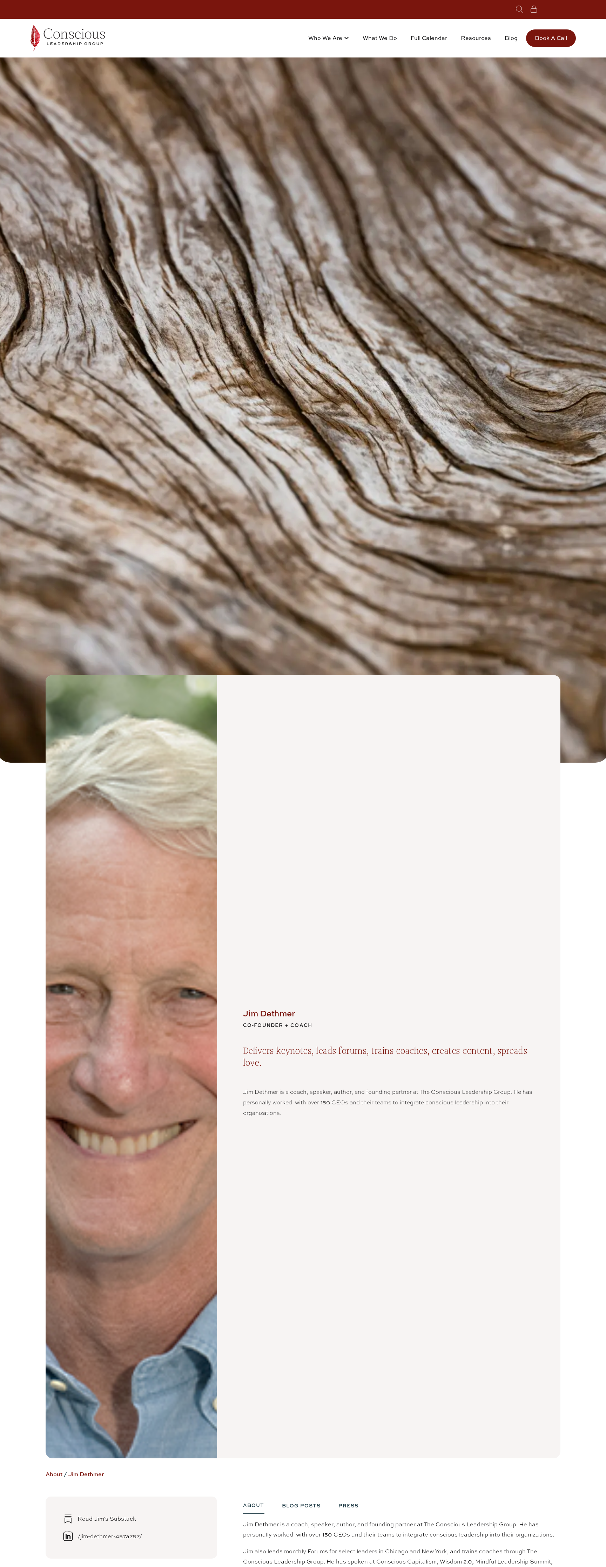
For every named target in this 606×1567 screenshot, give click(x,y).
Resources (476, 38)
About (54, 1474)
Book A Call (551, 38)
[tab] (253, 1507)
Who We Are (325, 38)
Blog (511, 38)
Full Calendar (429, 38)
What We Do (380, 38)
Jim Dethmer (86, 1474)
